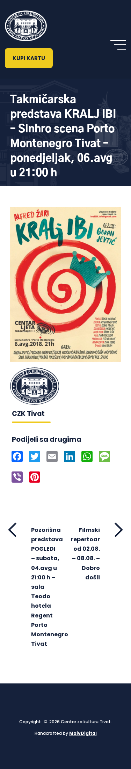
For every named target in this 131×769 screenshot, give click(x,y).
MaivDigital (83, 733)
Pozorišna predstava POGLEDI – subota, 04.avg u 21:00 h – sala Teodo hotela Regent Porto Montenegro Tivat (45, 587)
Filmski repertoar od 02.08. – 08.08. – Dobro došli (85, 553)
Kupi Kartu (29, 58)
